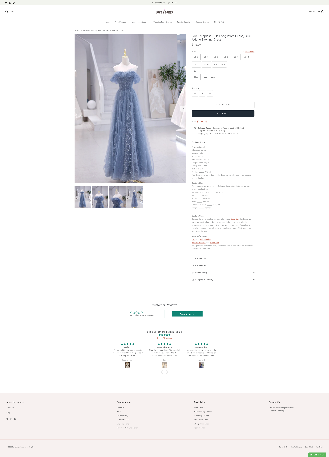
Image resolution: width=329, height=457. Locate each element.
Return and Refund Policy (127, 427)
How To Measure (198, 242)
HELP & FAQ (219, 22)
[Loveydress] (165, 12)
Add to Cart (223, 104)
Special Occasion (184, 22)
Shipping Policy (123, 423)
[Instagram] (10, 3)
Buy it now (223, 113)
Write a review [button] (187, 313)
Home (107, 22)
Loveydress (15, 447)
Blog (8, 412)
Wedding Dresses (201, 415)
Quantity (195, 88)
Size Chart (319, 447)
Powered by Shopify (27, 447)
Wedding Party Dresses (162, 22)
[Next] (183, 109)
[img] (164, 334)
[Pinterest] (14, 3)
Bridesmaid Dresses (202, 419)
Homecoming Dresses (139, 22)
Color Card (235, 219)
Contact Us (318, 455)
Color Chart (309, 447)
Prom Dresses (120, 22)
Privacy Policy (122, 415)
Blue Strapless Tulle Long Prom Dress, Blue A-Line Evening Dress (102, 30)
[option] (130, 108)
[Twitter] (6, 3)
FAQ (193, 239)
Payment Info (283, 447)
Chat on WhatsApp (278, 410)
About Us (10, 407)
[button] (162, 372)
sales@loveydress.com (285, 407)
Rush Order (214, 242)
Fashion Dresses (202, 22)
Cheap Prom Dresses (202, 423)
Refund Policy (205, 239)
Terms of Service (123, 419)
